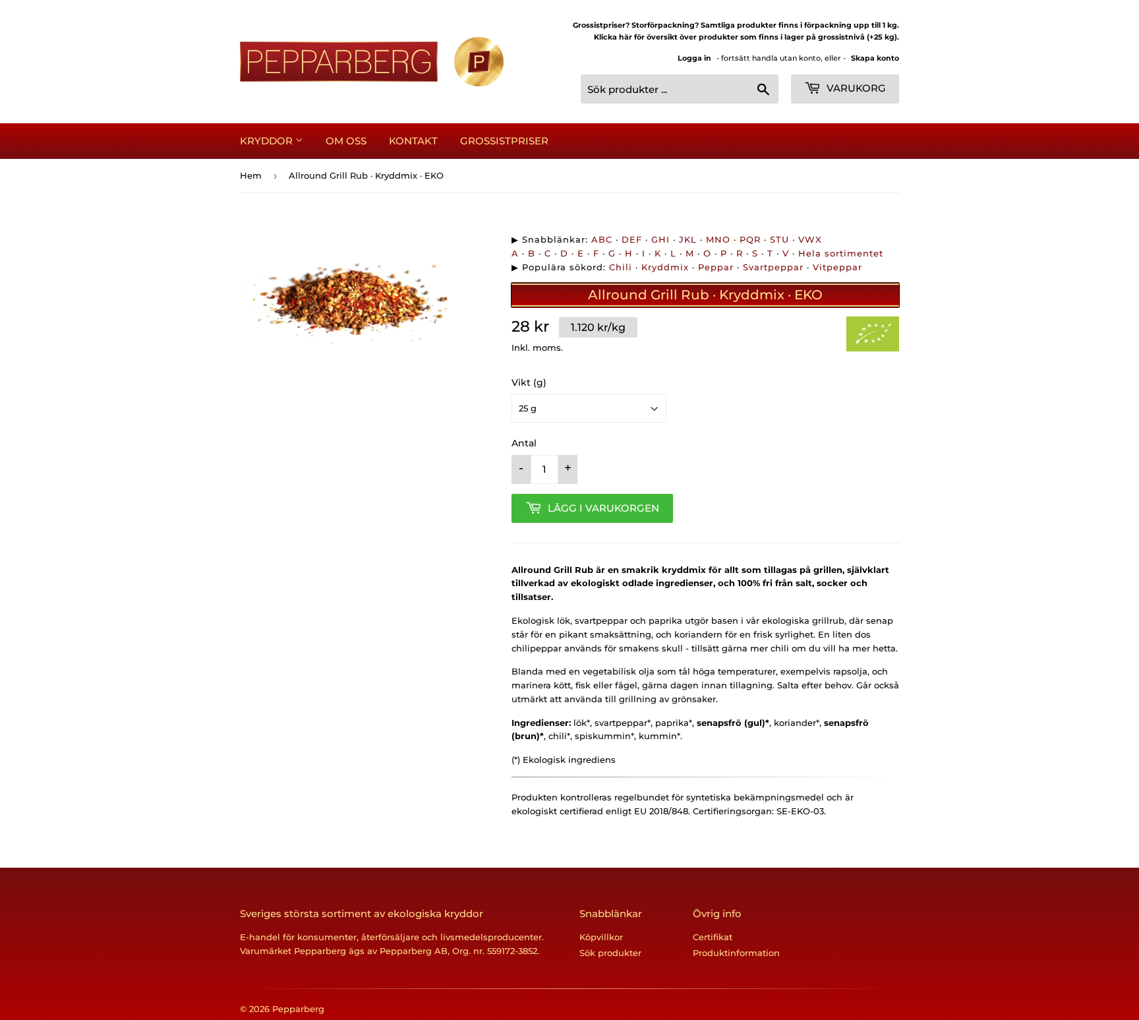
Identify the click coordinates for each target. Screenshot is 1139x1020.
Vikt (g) (528, 382)
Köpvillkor (601, 937)
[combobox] (679, 89)
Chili (620, 267)
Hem (251, 175)
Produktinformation (736, 952)
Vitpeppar (837, 267)
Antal (524, 443)
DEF (632, 239)
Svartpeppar (773, 267)
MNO (718, 239)
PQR (750, 239)
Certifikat (712, 937)
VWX (810, 239)
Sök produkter (610, 952)
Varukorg (855, 88)
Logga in (694, 58)
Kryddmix (665, 267)
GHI (660, 239)
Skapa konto (875, 58)
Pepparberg (298, 1009)
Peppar (716, 267)
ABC (601, 239)
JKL (688, 239)
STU (779, 239)
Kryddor (267, 141)
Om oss (346, 141)
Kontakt (413, 141)
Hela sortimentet (840, 253)
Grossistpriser (504, 141)
